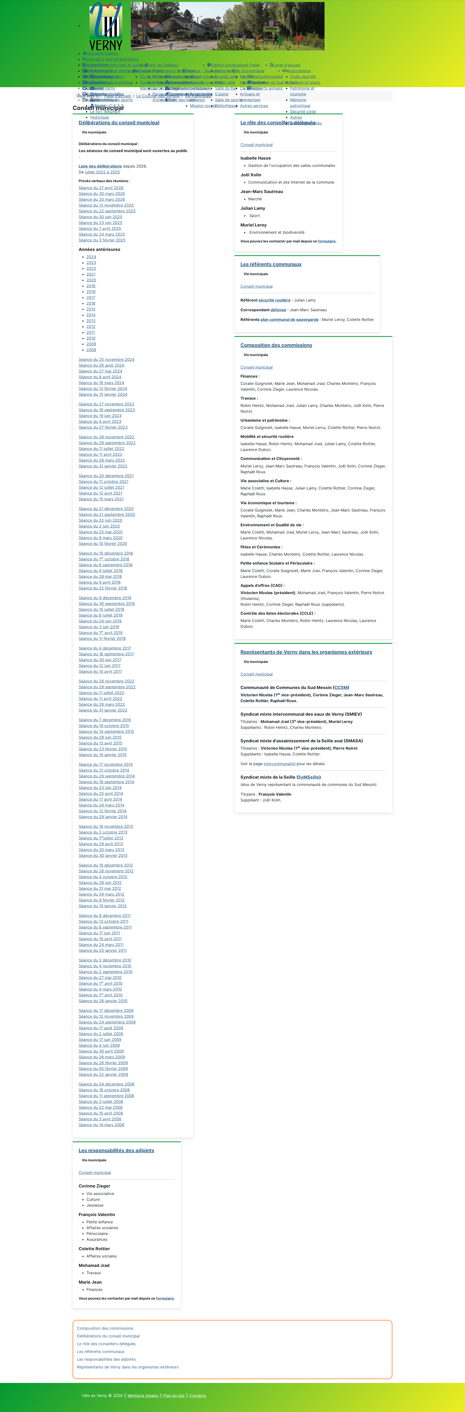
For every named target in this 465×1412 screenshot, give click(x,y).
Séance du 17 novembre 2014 (106, 764)
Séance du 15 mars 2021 (101, 499)
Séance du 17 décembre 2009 (106, 1010)
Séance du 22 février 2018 (103, 588)
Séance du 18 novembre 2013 (106, 826)
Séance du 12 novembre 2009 (106, 1016)
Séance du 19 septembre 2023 (107, 409)
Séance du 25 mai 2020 (101, 531)
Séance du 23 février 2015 (103, 748)
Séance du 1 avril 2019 (101, 632)
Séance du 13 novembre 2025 (106, 205)
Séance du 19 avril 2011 (100, 938)
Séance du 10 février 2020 (103, 543)
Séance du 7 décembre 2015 (105, 719)
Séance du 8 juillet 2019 (101, 615)
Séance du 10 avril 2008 (101, 1113)
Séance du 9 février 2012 (102, 900)
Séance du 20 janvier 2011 (103, 950)
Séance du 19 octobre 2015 (104, 725)
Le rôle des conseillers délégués (106, 1343)
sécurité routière (274, 300)
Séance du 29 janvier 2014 (103, 816)
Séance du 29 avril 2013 (101, 843)
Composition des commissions (276, 345)
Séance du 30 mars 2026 (102, 193)
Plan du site (174, 1395)
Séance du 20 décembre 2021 (106, 475)
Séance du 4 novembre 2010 (105, 965)
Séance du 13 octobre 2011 (103, 921)
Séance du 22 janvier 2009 (103, 1074)
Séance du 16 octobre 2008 (104, 1089)
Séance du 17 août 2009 (101, 1027)
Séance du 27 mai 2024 (100, 371)
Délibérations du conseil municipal (108, 1336)
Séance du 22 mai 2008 (101, 1107)
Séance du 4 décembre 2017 (105, 648)
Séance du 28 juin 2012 (100, 882)
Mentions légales (143, 1395)
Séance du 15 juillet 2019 (101, 609)
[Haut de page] (456, 1403)
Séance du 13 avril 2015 (100, 743)
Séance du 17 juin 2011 (99, 933)
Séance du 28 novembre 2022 (106, 436)
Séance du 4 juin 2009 (99, 1045)
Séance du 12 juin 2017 (100, 665)
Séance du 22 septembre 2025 (107, 211)
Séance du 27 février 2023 (103, 427)
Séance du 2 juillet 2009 (101, 1033)
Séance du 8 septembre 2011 (105, 927)
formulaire (165, 1298)
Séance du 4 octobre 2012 (103, 876)
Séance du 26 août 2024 (101, 365)
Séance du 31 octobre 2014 (104, 770)
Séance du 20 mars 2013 (101, 849)
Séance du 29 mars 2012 (101, 894)
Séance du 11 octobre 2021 (103, 481)
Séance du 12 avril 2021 (100, 493)
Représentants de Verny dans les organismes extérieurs (306, 652)
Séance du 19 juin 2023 (100, 415)
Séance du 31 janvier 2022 (103, 466)
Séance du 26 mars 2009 (102, 1057)
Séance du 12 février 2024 (103, 388)
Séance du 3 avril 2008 (100, 1119)
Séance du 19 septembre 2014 (106, 781)
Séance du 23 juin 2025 (100, 222)
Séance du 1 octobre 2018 (104, 559)
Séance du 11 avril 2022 (100, 454)
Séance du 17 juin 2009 (100, 1039)
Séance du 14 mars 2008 (101, 1124)
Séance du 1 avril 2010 (101, 983)
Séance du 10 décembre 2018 (106, 553)
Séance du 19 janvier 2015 (103, 754)
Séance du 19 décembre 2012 (106, 865)
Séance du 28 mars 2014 (101, 805)
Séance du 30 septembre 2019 (107, 603)
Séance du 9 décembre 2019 (105, 597)
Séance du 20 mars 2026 (102, 199)
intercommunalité (279, 763)
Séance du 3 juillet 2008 (101, 1101)
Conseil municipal (95, 1172)
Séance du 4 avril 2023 (100, 421)
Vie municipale (94, 132)
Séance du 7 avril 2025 (100, 228)
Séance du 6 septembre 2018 (105, 564)
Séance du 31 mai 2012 (100, 888)
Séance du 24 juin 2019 (100, 621)
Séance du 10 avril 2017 (100, 671)
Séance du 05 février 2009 (103, 1068)
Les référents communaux (271, 264)
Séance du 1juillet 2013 (101, 838)
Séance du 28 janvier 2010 (103, 1000)
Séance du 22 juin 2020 (100, 520)
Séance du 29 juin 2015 (100, 737)
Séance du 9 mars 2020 (101, 537)
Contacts (197, 1395)
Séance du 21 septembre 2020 (107, 514)
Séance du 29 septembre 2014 (107, 776)
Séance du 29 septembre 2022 (107, 442)
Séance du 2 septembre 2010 (105, 971)
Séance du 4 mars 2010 (100, 989)
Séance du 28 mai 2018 (100, 576)
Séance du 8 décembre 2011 (105, 915)
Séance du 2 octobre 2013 (103, 832)
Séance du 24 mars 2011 (101, 944)
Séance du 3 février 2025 (102, 240)
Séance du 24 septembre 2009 (107, 1022)
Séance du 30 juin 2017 (100, 659)
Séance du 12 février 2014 (102, 810)
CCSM (341, 687)
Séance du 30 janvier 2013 (103, 855)
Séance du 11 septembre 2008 (106, 1095)
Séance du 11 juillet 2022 (101, 448)
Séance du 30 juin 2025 (100, 216)
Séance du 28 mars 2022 (102, 460)
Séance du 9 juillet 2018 (101, 570)
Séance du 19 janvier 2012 (103, 905)
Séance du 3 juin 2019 (99, 626)
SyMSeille (308, 777)
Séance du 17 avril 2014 (100, 799)
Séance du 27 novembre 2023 (106, 404)
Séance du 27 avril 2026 (101, 187)
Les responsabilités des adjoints (116, 1150)
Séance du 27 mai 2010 (100, 977)
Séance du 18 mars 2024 (101, 382)
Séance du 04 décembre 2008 (106, 1084)
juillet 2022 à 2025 (102, 172)
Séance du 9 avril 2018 (100, 582)
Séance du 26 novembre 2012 (106, 871)
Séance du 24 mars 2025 (102, 234)
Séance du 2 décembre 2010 (105, 960)
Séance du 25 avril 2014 (101, 793)
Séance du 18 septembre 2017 (106, 654)
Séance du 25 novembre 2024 (106, 359)
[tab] (91, 256)
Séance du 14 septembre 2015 (106, 731)
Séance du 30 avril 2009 (101, 1051)
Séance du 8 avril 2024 (100, 376)
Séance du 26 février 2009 (103, 1062)
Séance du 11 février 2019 (102, 638)
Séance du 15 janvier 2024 (103, 394)
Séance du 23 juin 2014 (100, 787)
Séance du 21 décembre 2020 (106, 508)
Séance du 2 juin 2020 (99, 526)
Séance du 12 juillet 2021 (101, 487)
